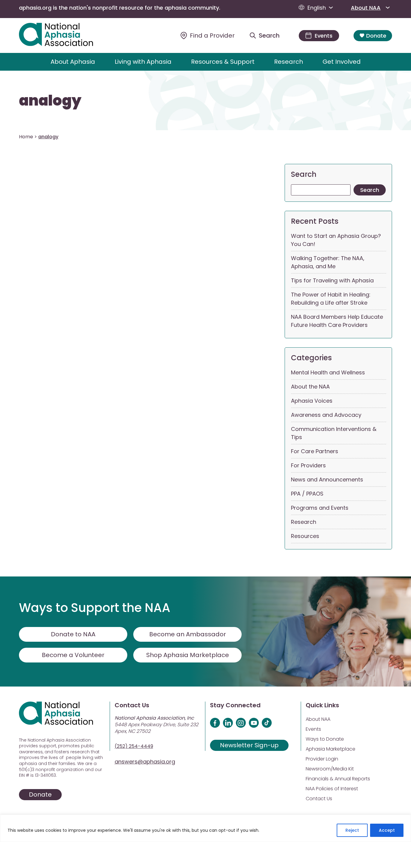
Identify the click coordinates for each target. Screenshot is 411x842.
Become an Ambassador (187, 634)
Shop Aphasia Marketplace (187, 655)
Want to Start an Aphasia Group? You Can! (336, 240)
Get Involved (342, 61)
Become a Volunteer (73, 655)
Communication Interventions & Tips (333, 433)
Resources (305, 536)
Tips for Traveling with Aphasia (332, 280)
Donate (376, 35)
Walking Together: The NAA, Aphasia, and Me (327, 262)
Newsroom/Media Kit (330, 768)
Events (313, 729)
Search (304, 174)
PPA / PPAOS (307, 493)
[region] (205, 828)
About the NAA (310, 386)
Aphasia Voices (311, 400)
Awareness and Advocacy (326, 415)
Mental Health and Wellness (328, 372)
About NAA (366, 7)
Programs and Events (319, 508)
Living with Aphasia (143, 61)
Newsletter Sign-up (249, 745)
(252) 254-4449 (134, 746)
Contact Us (319, 798)
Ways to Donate (325, 739)
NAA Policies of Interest (332, 788)
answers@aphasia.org (145, 761)
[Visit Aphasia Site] (63, 35)
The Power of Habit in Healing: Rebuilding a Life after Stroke (330, 298)
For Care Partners (314, 451)
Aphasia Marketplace (330, 748)
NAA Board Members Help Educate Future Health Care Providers (337, 321)
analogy (50, 100)
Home (26, 136)
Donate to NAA (73, 634)
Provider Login (322, 758)
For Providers (308, 465)
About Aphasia (73, 61)
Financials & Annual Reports (338, 778)
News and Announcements (327, 479)
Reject (352, 830)
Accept (387, 830)
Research (288, 61)
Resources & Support (223, 61)
